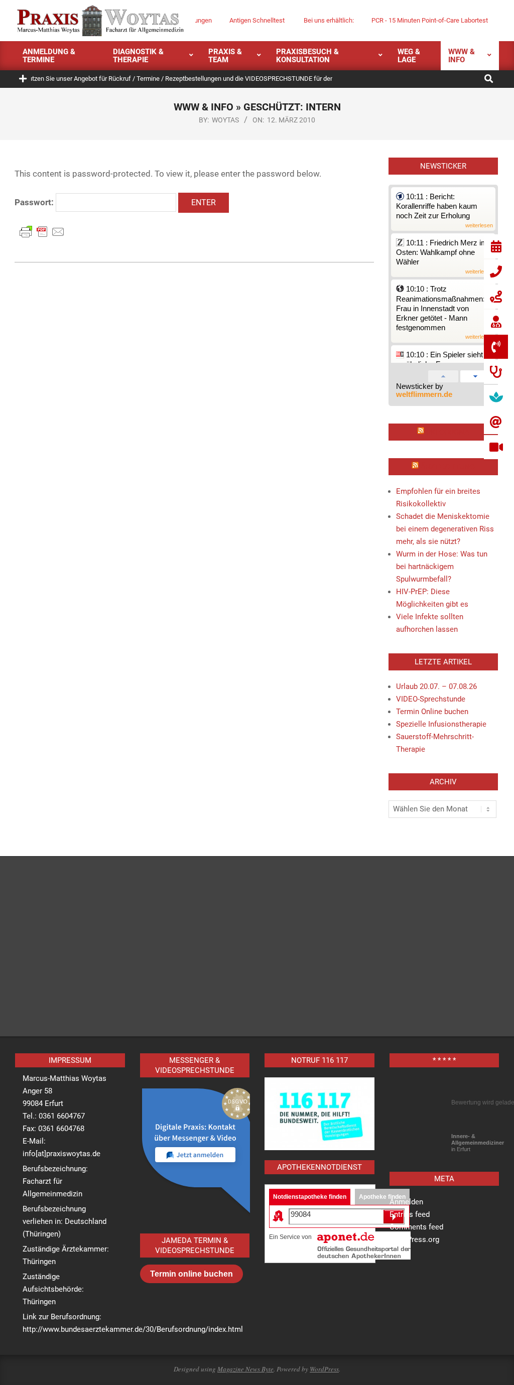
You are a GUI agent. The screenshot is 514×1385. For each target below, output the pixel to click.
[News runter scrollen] (475, 374)
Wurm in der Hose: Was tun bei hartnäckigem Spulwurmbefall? (441, 566)
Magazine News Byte (245, 1368)
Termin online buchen (191, 1274)
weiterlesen (479, 225)
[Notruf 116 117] (319, 1113)
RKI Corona (447, 432)
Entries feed (410, 1214)
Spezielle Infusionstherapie (441, 724)
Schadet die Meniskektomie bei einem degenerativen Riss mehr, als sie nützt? (445, 529)
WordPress (324, 1368)
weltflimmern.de (424, 394)
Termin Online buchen (432, 711)
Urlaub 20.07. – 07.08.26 (436, 686)
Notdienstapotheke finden (309, 1196)
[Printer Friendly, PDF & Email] (42, 231)
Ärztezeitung (448, 466)
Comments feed (416, 1226)
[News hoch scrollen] (443, 374)
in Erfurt (477, 1142)
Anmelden (406, 1201)
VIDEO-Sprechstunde (430, 699)
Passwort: (35, 202)
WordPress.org (414, 1239)
